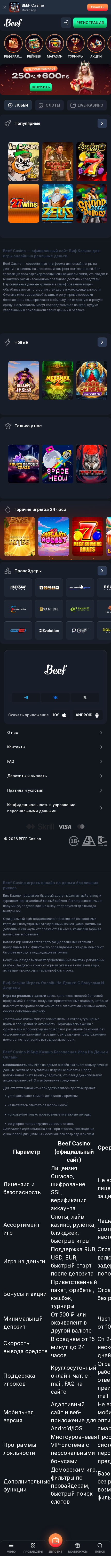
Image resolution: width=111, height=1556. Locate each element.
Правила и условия (25, 790)
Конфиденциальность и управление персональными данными (41, 808)
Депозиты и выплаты (27, 776)
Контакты (16, 747)
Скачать (97, 7)
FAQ (10, 761)
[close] (4, 7)
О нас (12, 732)
